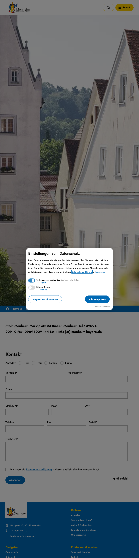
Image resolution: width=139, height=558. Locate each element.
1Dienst (41, 282)
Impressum (100, 272)
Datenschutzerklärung (82, 272)
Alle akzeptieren (97, 299)
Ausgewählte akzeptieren (45, 299)
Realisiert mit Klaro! (102, 306)
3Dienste (41, 289)
